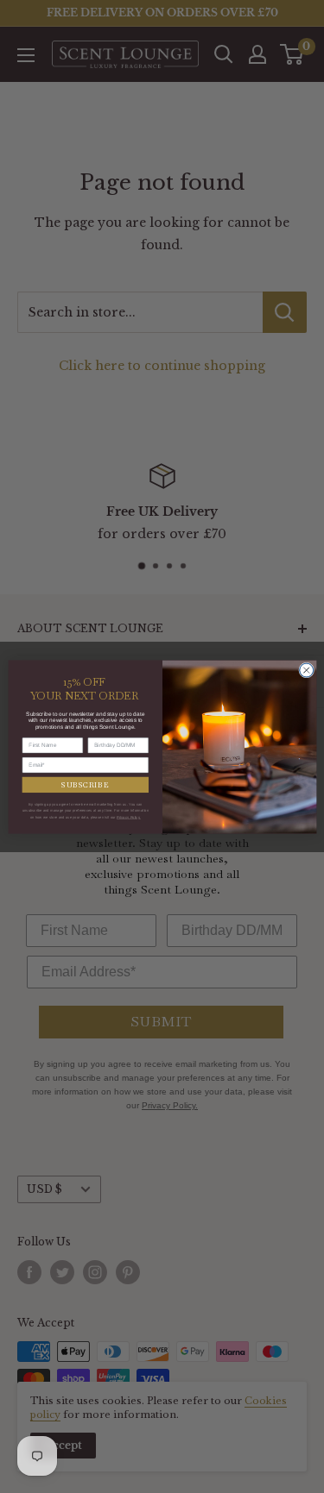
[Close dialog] (306, 670)
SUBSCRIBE (85, 784)
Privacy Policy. (128, 817)
